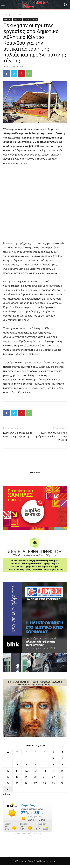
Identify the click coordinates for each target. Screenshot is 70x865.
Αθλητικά (17, 14)
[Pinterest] (21, 73)
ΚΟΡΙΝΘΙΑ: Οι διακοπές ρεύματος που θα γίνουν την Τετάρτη (51, 436)
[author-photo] (35, 467)
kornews (35, 472)
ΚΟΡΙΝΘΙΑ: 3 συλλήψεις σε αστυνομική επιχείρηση (17, 434)
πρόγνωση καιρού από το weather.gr (27, 833)
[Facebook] (6, 73)
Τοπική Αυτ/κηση (30, 19)
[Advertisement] (35, 205)
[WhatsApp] (29, 73)
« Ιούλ (6, 794)
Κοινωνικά (17, 19)
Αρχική (6, 14)
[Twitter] (14, 73)
